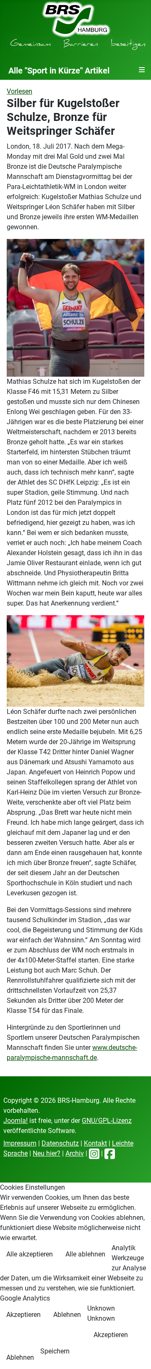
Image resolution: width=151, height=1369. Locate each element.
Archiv (74, 1153)
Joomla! (15, 1121)
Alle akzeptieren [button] (29, 1254)
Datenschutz (60, 1143)
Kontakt (95, 1143)
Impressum (19, 1143)
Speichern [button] (55, 1351)
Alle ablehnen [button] (85, 1254)
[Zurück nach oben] (136, 1353)
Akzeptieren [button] (23, 1315)
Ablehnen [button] (67, 1315)
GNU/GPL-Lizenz (107, 1121)
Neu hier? (46, 1153)
